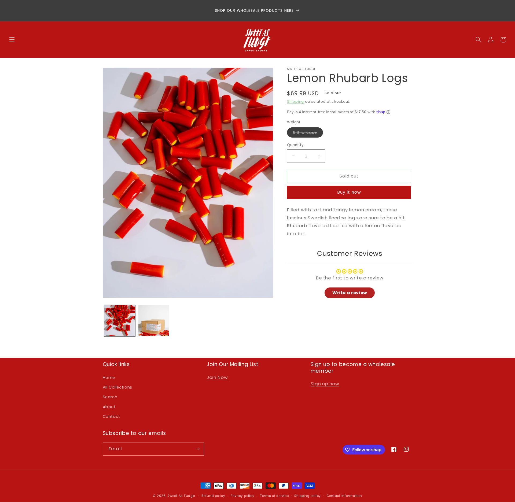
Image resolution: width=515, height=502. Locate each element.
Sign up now (325, 384)
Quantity (295, 144)
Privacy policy (242, 496)
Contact (111, 416)
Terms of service (274, 496)
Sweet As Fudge (181, 496)
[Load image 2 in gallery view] (154, 320)
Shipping (295, 101)
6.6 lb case (308, 133)
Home (109, 377)
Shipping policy (307, 496)
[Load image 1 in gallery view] (119, 320)
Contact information (344, 496)
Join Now (217, 377)
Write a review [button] (349, 292)
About (109, 406)
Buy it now (349, 192)
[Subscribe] (197, 448)
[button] (12, 40)
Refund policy (213, 496)
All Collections (117, 387)
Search (110, 397)
